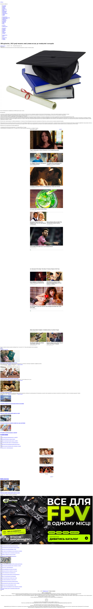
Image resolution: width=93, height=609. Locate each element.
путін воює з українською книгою (6, 392)
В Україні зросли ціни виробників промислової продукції (9, 444)
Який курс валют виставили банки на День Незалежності (9, 574)
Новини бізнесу (5, 26)
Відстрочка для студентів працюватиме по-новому (8, 362)
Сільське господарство (6, 17)
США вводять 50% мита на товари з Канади (7, 439)
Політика (3, 8)
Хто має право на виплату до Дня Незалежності (8, 556)
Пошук (3, 15)
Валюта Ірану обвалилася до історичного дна (7, 572)
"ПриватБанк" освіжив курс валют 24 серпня (7, 554)
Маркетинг (4, 19)
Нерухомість (4, 11)
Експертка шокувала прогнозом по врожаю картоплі (9, 545)
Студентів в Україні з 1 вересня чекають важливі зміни (9, 378)
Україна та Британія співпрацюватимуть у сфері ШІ (8, 437)
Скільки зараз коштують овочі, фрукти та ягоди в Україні (9, 547)
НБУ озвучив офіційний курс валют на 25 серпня (8, 569)
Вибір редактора (4, 479)
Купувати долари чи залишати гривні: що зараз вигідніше (12, 423)
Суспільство (4, 20)
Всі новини (4, 5)
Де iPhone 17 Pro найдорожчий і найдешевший (8, 576)
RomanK (9, 364)
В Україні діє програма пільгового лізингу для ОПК (9, 440)
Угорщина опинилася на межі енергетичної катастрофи (12, 403)
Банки (3, 31)
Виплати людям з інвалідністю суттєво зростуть (8, 579)
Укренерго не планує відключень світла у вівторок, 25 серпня (10, 446)
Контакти (3, 25)
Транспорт (4, 22)
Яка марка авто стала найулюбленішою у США (8, 549)
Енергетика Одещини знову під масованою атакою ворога (10, 552)
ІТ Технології (4, 37)
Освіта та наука (2, 45)
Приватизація (4, 10)
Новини (3, 38)
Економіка (4, 6)
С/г (2, 36)
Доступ (3, 23)
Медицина (4, 21)
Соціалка (3, 39)
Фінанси (3, 7)
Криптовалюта (4, 16)
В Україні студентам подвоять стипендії (8, 432)
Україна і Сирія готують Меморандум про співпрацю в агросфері (11, 586)
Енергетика (4, 12)
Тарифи (3, 14)
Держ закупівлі (4, 13)
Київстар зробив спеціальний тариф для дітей (10, 413)
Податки (3, 33)
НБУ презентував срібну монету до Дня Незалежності (9, 442)
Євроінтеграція (4, 18)
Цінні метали (4, 9)
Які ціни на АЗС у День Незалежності (6, 447)
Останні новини (4, 434)
